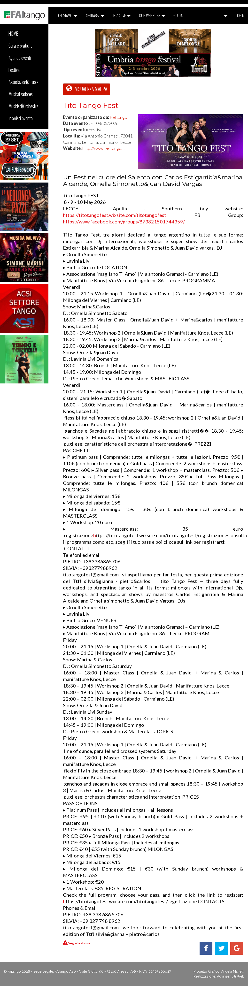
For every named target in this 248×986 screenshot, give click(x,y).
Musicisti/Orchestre (23, 106)
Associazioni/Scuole (23, 82)
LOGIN (240, 15)
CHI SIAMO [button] (65, 15)
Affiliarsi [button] (92, 15)
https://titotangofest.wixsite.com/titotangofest (114, 215)
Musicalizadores (20, 94)
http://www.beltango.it (103, 148)
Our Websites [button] (150, 15)
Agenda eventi (19, 58)
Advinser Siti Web (230, 976)
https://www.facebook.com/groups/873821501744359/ (124, 221)
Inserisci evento (20, 118)
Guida (178, 15)
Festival (14, 70)
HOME (13, 34)
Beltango (118, 117)
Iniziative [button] (120, 15)
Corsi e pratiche (20, 46)
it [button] (222, 15)
